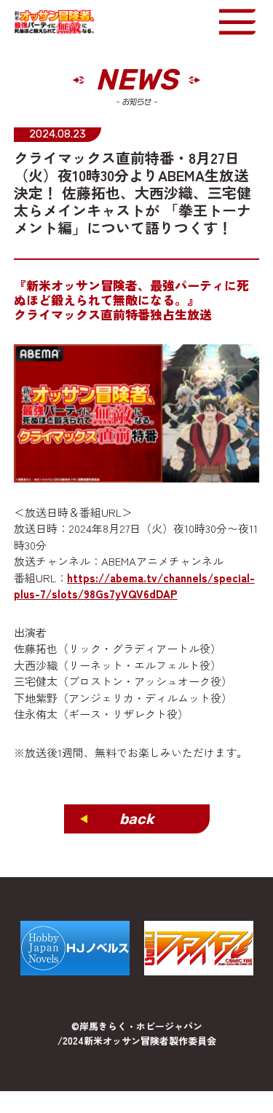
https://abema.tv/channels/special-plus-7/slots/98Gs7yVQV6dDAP (134, 586)
